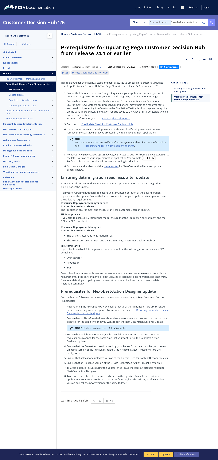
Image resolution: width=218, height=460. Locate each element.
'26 (66, 72)
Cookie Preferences (186, 454)
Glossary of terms (13, 188)
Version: (65, 66)
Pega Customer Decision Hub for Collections (20, 183)
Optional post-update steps (22, 105)
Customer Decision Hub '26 (86, 34)
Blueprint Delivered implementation (22, 123)
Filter (135, 22)
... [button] (105, 34)
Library (159, 7)
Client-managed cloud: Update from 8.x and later (28, 112)
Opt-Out (165, 454)
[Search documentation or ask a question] (211, 22)
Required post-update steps (23, 100)
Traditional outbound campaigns (21, 172)
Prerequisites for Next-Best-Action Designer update (189, 98)
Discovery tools (11, 161)
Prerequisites (16, 89)
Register (193, 7)
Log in (206, 7)
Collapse (26, 44)
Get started (9, 52)
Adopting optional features (19, 118)
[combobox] (174, 22)
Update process (16, 94)
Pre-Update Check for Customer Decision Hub (107, 124)
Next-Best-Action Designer (17, 129)
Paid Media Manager (14, 166)
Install (6, 68)
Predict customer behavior (17, 145)
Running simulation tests (116, 118)
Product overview (12, 57)
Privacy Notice (81, 454)
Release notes (11, 62)
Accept (150, 454)
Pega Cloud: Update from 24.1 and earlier (28, 84)
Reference (8, 177)
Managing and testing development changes (109, 145)
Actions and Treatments (16, 140)
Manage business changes (17, 150)
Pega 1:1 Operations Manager (19, 156)
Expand (11, 44)
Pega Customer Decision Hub (91, 72)
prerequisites (111, 166)
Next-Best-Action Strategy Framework (24, 134)
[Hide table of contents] (49, 35)
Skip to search (36, 3)
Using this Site (143, 7)
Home (64, 34)
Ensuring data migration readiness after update (191, 90)
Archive (172, 7)
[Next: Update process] (193, 59)
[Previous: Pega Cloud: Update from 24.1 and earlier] (187, 59)
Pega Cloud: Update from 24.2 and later (25, 78)
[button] (169, 22)
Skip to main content (13, 3)
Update (7, 73)
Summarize (171, 67)
